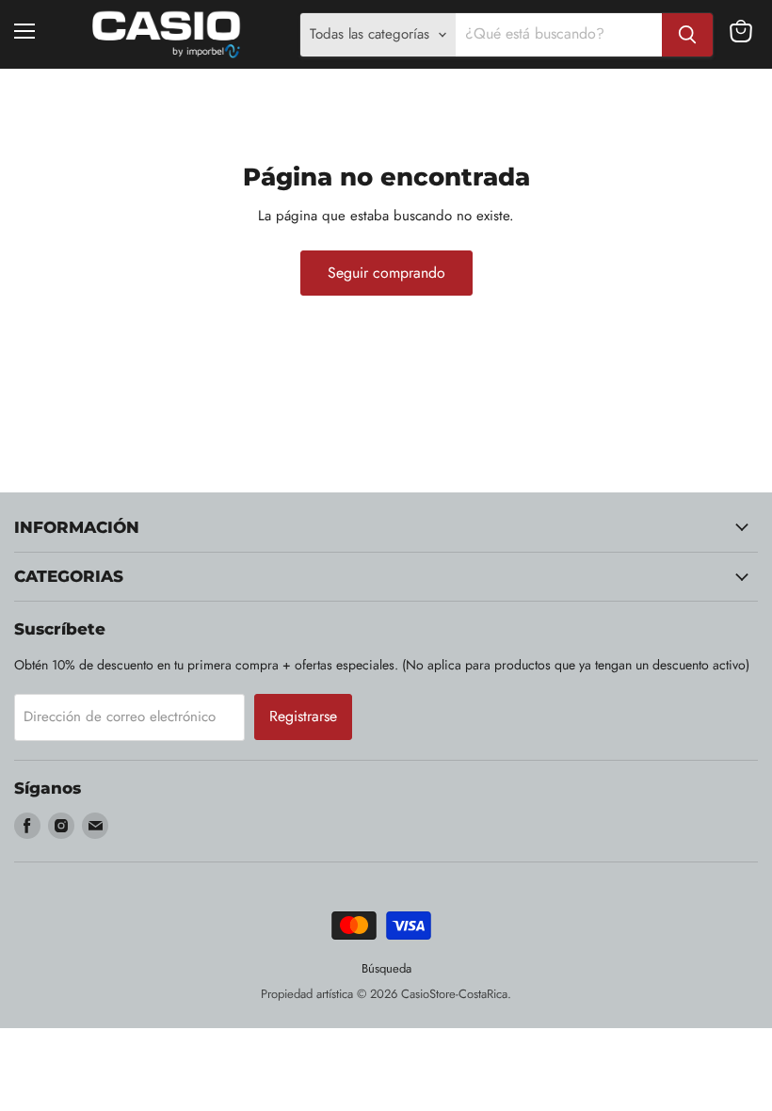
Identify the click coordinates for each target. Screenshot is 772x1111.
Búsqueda (386, 968)
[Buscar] (687, 34)
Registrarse (303, 716)
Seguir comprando (386, 272)
